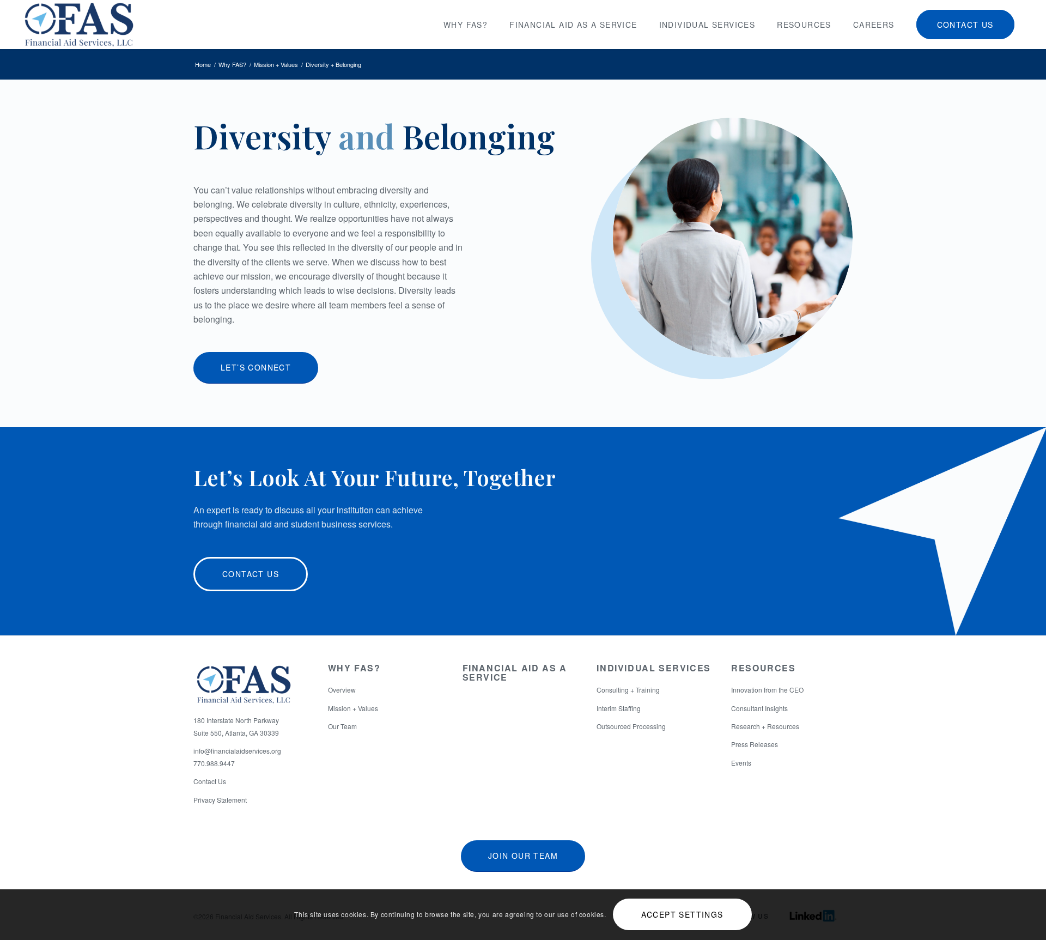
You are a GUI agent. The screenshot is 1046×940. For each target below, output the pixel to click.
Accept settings (682, 914)
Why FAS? (354, 668)
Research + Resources (765, 726)
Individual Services (653, 668)
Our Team (342, 726)
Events (741, 762)
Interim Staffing (619, 708)
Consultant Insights (759, 708)
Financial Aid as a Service (515, 673)
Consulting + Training (628, 689)
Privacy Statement (220, 799)
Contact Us (209, 781)
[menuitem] (465, 24)
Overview (342, 689)
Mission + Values (353, 708)
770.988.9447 (214, 763)
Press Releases (754, 744)
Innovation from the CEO (767, 689)
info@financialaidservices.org (237, 750)
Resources (763, 668)
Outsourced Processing (631, 726)
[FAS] (79, 24)
